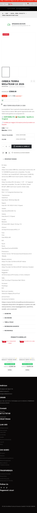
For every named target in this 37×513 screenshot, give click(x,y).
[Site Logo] (9, 4)
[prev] (31, 81)
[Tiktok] (7, 487)
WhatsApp (9, 152)
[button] (3, 4)
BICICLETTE (13, 358)
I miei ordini (3, 432)
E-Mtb (9, 358)
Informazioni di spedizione (6, 458)
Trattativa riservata (4, 465)
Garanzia (2, 455)
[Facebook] (1, 487)
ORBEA (10, 130)
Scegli (10, 370)
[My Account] (24, 4)
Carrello (2, 437)
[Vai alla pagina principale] (2, 13)
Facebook (3, 152)
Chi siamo (2, 453)
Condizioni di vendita (5, 474)
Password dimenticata (5, 439)
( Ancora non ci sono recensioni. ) (17, 86)
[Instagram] (4, 487)
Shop (1, 444)
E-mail (6, 152)
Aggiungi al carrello (22, 146)
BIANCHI (6, 358)
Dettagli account (4, 428)
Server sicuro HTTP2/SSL (6, 480)
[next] (34, 81)
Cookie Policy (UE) (4, 478)
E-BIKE (3, 358)
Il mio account (3, 430)
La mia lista (3, 434)
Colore (4, 139)
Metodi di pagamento (5, 460)
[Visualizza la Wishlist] (30, 4)
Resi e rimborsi (3, 463)
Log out (2, 442)
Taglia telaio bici (7, 135)
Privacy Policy (3, 476)
